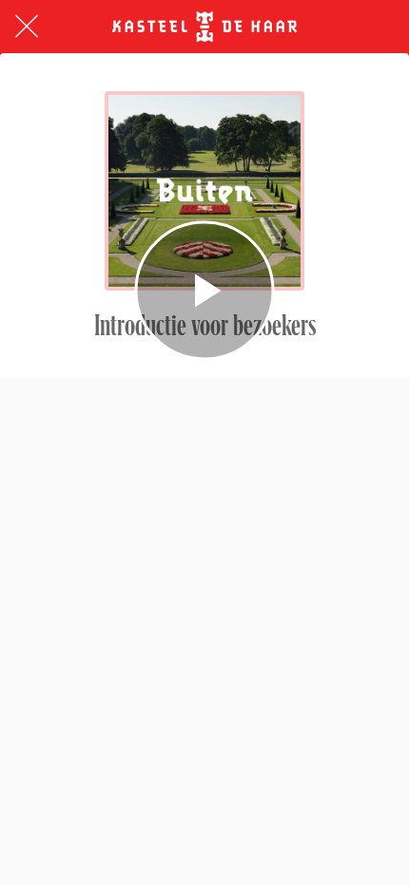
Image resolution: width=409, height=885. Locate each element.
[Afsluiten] (26, 26)
